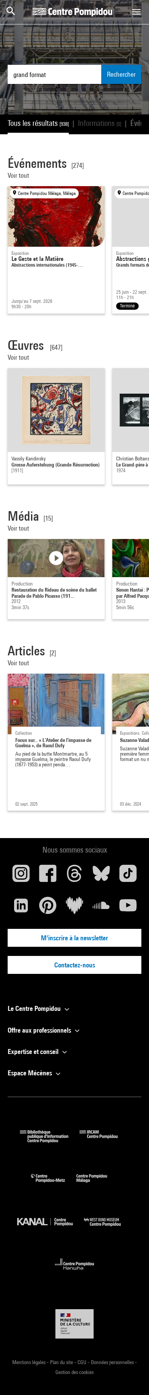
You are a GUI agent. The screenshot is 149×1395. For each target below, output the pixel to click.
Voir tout (19, 175)
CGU (82, 1362)
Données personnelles (113, 1362)
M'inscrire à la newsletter (74, 938)
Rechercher (121, 74)
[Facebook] (47, 876)
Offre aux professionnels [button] (40, 1030)
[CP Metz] (53, 1184)
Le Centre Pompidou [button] (35, 1008)
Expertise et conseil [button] (34, 1051)
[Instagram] (21, 876)
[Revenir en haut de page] (131, 1377)
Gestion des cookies (74, 1372)
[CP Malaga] (97, 1184)
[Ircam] (104, 1140)
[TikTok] (128, 876)
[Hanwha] (74, 1272)
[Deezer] (74, 908)
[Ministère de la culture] (74, 1324)
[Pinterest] (47, 908)
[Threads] (74, 876)
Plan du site (62, 1362)
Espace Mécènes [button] (30, 1073)
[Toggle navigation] (136, 11)
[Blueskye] (101, 876)
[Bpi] (49, 1140)
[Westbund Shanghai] (108, 1228)
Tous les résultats (38, 123)
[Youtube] (128, 908)
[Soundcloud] (101, 908)
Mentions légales (29, 1362)
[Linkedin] (21, 908)
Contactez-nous (74, 965)
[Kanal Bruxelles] (50, 1228)
